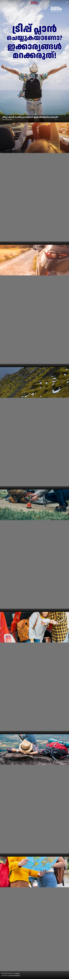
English (17, 973)
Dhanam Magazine (14, 975)
